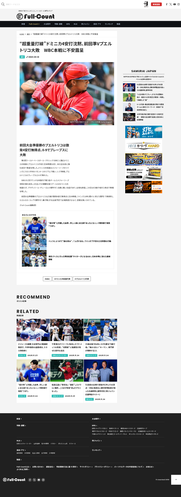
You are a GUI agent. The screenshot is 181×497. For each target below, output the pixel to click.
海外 (28, 34)
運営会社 (49, 466)
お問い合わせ (37, 466)
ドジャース (72, 443)
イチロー (53, 443)
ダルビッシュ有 (62, 443)
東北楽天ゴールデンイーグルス (117, 434)
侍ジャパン (85, 24)
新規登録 (156, 4)
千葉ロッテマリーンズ (98, 434)
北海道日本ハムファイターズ (147, 431)
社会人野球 (36, 453)
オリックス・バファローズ (136, 434)
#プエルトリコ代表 (82, 279)
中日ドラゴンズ (113, 431)
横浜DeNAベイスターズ (128, 428)
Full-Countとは (23, 466)
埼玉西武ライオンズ (152, 434)
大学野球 (27, 453)
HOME (22, 34)
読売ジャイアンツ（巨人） (99, 428)
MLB (75, 24)
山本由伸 (37, 443)
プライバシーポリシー (102, 466)
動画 (118, 24)
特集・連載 (58, 24)
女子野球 (44, 453)
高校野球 (20, 453)
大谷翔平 (47, 24)
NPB (68, 24)
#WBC (47, 279)
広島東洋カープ (142, 428)
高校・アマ (97, 24)
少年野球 (52, 453)
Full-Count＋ (34, 24)
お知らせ (149, 466)
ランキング (109, 24)
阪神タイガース (114, 428)
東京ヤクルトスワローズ (99, 431)
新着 (23, 24)
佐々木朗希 (45, 443)
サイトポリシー (85, 466)
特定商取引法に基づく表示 (66, 466)
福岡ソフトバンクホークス (128, 431)
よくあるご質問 (22, 469)
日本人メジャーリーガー (24, 443)
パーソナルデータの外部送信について (128, 466)
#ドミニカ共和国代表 (62, 279)
